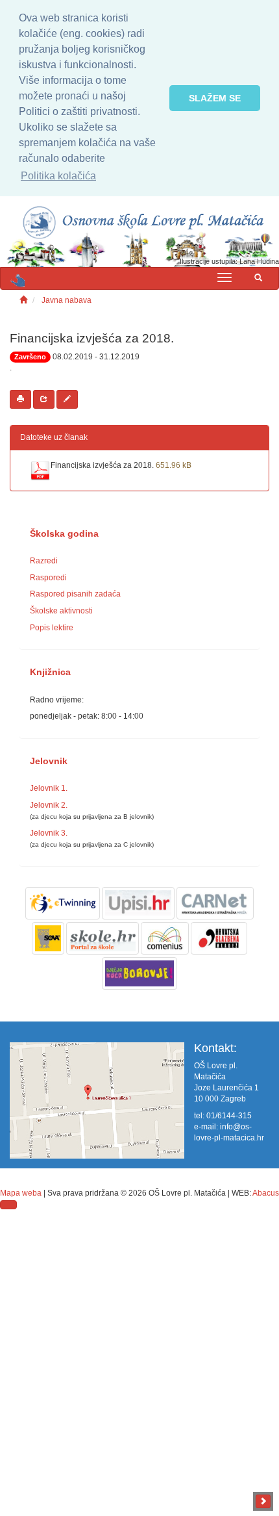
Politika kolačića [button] (58, 175)
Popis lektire (51, 627)
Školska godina (64, 534)
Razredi (44, 560)
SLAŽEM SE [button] (215, 98)
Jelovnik (48, 761)
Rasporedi (48, 577)
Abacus (265, 1193)
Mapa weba (21, 1193)
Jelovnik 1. (48, 788)
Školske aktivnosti (61, 610)
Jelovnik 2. (48, 805)
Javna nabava (66, 300)
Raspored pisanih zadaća (75, 593)
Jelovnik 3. (48, 833)
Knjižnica (50, 672)
